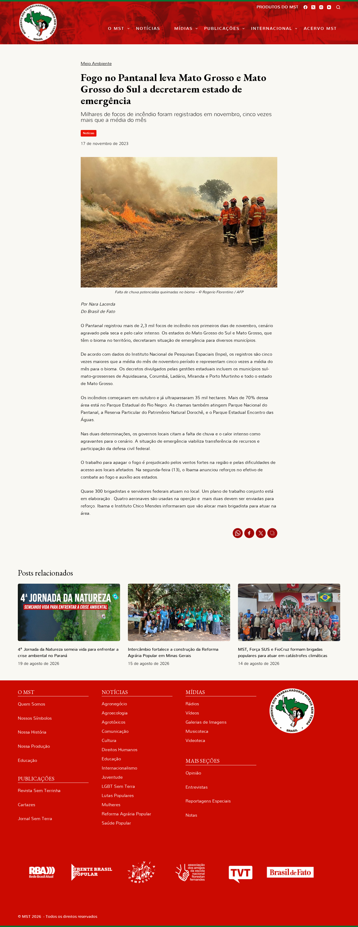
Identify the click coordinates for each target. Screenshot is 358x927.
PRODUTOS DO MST (277, 7)
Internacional (271, 28)
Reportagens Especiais (208, 801)
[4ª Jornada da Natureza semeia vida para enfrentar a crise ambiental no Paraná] (69, 612)
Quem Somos (31, 704)
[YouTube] (329, 7)
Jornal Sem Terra (35, 818)
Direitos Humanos (119, 749)
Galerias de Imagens (206, 722)
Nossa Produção (34, 746)
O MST (116, 28)
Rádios (192, 704)
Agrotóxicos (113, 722)
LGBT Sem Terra (118, 786)
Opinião (193, 773)
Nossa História (32, 732)
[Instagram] (321, 7)
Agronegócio (114, 704)
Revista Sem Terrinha (39, 790)
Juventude (112, 777)
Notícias (148, 28)
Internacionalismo (119, 768)
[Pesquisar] (338, 7)
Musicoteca (197, 731)
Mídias (183, 28)
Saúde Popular (116, 823)
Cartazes (26, 805)
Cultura (109, 740)
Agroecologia (115, 713)
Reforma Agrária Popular (126, 814)
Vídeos (192, 713)
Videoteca (195, 740)
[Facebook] (305, 7)
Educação (27, 760)
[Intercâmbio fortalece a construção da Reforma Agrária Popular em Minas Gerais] (179, 612)
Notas (191, 815)
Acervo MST (320, 28)
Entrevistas (197, 787)
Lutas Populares (118, 795)
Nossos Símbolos (35, 718)
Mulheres (111, 805)
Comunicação (115, 731)
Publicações (222, 28)
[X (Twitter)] (313, 7)
